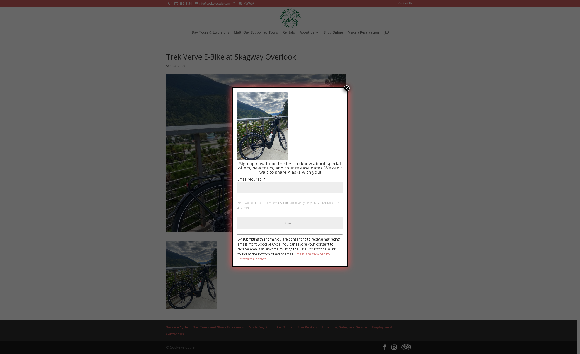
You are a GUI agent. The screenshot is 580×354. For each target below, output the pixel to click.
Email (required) (251, 179)
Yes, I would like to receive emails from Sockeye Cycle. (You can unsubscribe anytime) (288, 205)
